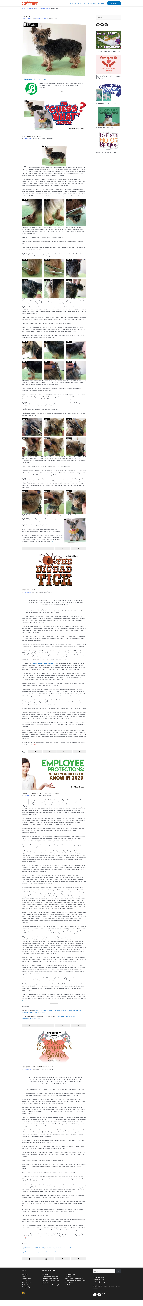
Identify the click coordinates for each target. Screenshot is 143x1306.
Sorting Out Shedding (104, 128)
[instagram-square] (106, 24)
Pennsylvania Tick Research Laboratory (42, 663)
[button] (75, 3)
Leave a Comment (27, 18)
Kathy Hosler (27, 592)
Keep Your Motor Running (106, 152)
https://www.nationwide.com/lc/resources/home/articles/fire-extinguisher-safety (45, 1252)
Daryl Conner (27, 1069)
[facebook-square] (98, 24)
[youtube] (102, 24)
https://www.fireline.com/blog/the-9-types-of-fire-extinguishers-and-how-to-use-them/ (48, 1248)
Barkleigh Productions (41, 18)
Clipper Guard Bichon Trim (106, 103)
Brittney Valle (27, 138)
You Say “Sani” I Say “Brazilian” (108, 52)
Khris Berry (27, 795)
